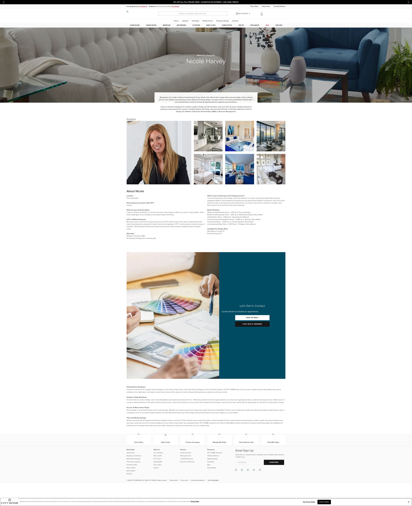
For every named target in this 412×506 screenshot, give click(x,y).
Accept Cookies (324, 502)
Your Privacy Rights (213, 480)
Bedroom (166, 25)
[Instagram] (236, 470)
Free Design (195, 21)
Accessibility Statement (198, 480)
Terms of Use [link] (184, 480)
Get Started (143, 6)
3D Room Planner (207, 21)
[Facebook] (242, 470)
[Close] (408, 502)
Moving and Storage (222, 21)
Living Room (135, 25)
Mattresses (181, 25)
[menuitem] (135, 25)
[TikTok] (260, 470)
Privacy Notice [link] (174, 480)
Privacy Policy (195, 501)
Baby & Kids (210, 25)
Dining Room (151, 25)
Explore (279, 25)
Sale (267, 25)
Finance (176, 21)
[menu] (206, 25)
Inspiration (185, 21)
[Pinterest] (254, 470)
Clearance (235, 21)
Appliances (254, 25)
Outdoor (196, 25)
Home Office (227, 25)
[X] (248, 470)
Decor (241, 25)
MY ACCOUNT (245, 13)
